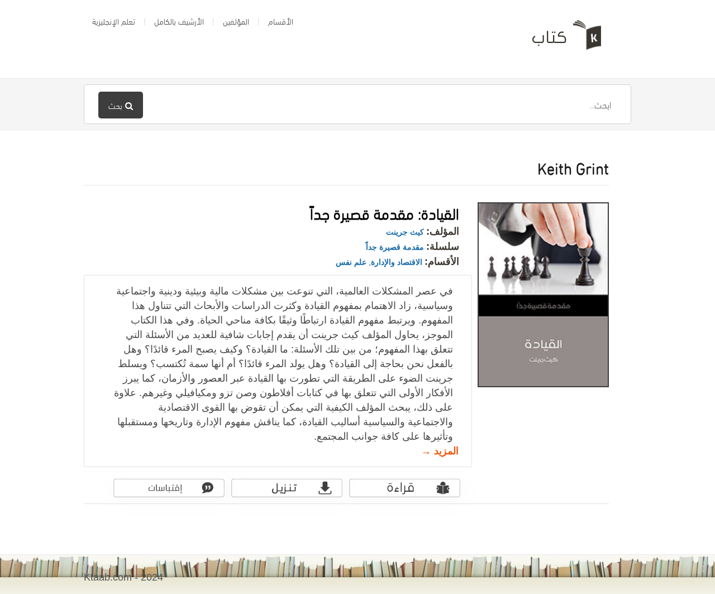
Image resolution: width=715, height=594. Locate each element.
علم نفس (351, 262)
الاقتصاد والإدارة (396, 262)
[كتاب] (558, 39)
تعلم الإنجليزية (113, 20)
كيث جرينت (405, 231)
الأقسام (280, 20)
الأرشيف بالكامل (179, 20)
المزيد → (440, 451)
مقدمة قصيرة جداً (395, 247)
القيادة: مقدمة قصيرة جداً (384, 212)
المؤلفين (236, 20)
